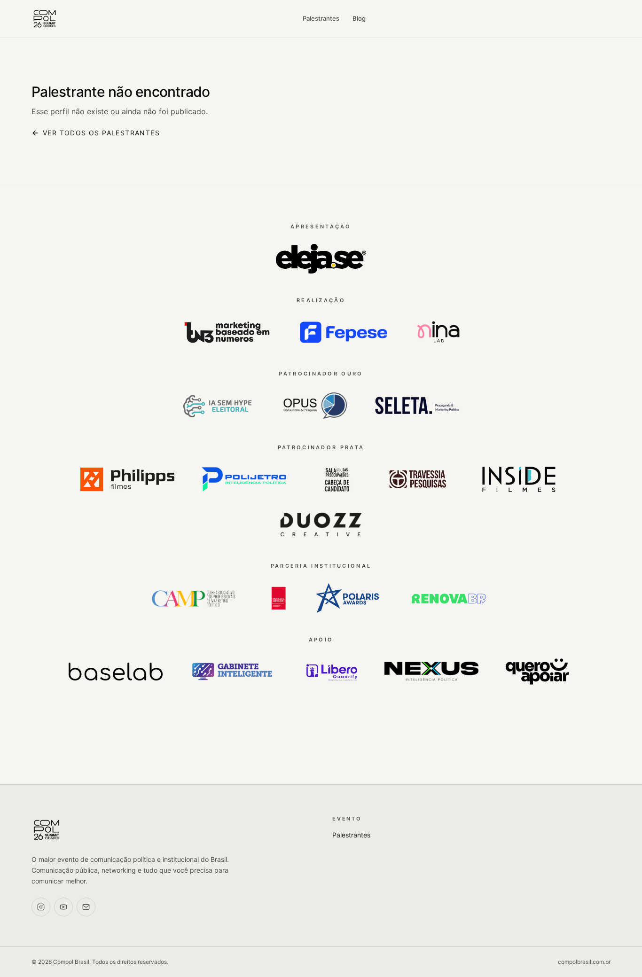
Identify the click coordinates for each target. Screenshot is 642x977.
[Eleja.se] (321, 259)
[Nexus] (431, 672)
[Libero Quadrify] (332, 672)
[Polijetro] (244, 479)
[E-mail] (86, 907)
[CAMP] (194, 598)
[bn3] (227, 332)
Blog (359, 18)
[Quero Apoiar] (537, 672)
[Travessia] (418, 479)
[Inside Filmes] (519, 479)
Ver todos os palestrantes (101, 133)
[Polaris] (347, 598)
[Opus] (313, 406)
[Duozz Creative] (321, 524)
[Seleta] (416, 406)
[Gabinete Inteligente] (232, 672)
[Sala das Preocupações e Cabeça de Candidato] (336, 479)
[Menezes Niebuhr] (278, 598)
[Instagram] (40, 907)
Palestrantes (321, 18)
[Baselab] (116, 672)
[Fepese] (344, 332)
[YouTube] (63, 907)
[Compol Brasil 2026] (44, 19)
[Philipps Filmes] (127, 479)
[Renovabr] (448, 598)
